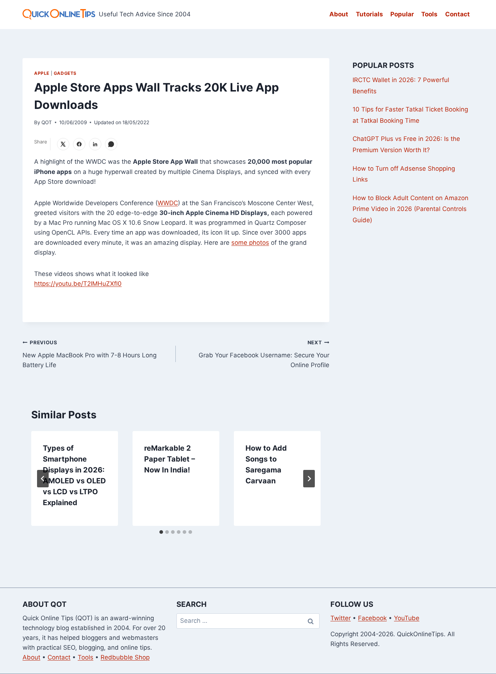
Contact (457, 14)
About (338, 14)
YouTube (406, 618)
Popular (402, 14)
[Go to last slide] (43, 478)
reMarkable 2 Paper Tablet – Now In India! (169, 459)
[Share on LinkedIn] (95, 144)
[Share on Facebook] (79, 144)
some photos (250, 242)
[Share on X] (63, 144)
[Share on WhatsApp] (111, 144)
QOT (46, 122)
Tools (429, 14)
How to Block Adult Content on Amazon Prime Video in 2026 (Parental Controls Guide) (410, 209)
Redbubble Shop (125, 657)
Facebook (372, 618)
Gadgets (65, 73)
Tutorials (369, 14)
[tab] (161, 532)
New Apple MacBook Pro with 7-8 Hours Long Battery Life (89, 354)
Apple (41, 73)
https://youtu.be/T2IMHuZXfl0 (78, 283)
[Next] (309, 478)
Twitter (340, 618)
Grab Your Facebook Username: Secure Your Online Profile (264, 354)
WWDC (168, 203)
